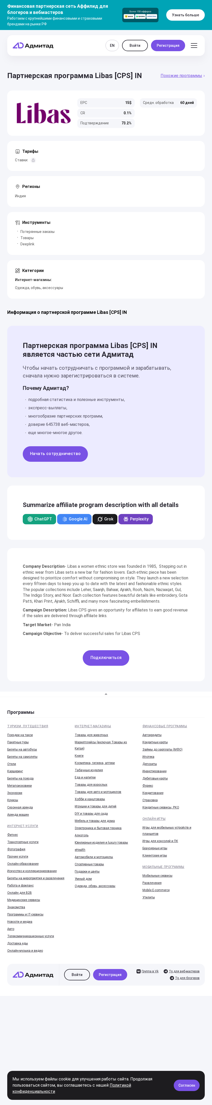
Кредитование (152, 793)
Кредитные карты (155, 742)
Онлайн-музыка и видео (25, 950)
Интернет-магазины (93, 726)
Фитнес (12, 835)
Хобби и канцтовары (90, 799)
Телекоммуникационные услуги (30, 936)
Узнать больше (185, 15)
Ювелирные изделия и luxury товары (101, 842)
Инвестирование (154, 771)
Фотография (16, 849)
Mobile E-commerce (156, 890)
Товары (27, 238)
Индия (20, 196)
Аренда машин (18, 814)
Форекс (147, 786)
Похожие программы (181, 75)
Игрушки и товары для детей (95, 806)
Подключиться (106, 657)
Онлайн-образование (23, 864)
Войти (135, 45)
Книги (79, 756)
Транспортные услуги (23, 842)
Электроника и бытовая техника (98, 828)
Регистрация (168, 45)
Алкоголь (81, 835)
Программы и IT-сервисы (25, 914)
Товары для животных (91, 735)
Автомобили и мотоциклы (94, 857)
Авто (10, 929)
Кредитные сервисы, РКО (160, 807)
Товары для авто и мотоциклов (98, 792)
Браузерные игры (154, 848)
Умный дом (83, 879)
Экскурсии (14, 793)
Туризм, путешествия (27, 726)
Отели (11, 764)
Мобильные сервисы (157, 875)
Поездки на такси (20, 735)
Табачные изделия (89, 770)
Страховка (150, 800)
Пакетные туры (18, 742)
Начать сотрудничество (55, 453)
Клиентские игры (154, 855)
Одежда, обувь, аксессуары (39, 288)
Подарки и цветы (87, 871)
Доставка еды (17, 943)
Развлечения (152, 883)
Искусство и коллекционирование (32, 871)
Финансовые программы (164, 726)
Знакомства (16, 907)
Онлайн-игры (154, 819)
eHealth (80, 850)
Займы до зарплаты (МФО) (162, 749)
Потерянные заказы (37, 232)
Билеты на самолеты (22, 757)
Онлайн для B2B (19, 893)
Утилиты (148, 897)
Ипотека (148, 757)
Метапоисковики (19, 786)
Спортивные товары (89, 864)
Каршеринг (15, 771)
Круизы (12, 800)
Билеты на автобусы (22, 749)
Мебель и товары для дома (95, 821)
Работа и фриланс (20, 885)
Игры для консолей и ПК (160, 841)
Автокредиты (152, 735)
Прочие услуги (17, 856)
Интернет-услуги (22, 826)
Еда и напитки (85, 777)
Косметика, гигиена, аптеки (95, 763)
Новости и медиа (19, 922)
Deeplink (27, 244)
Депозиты (149, 764)
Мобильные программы (163, 867)
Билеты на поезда (20, 778)
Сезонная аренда (20, 807)
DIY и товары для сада (91, 813)
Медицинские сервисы (23, 900)
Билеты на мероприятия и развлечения (35, 878)
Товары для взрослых (91, 784)
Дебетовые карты (155, 778)
